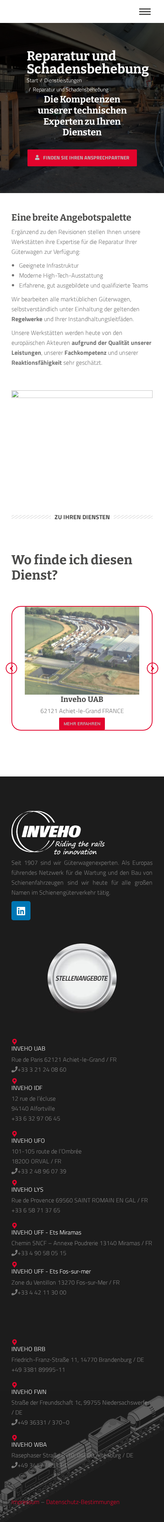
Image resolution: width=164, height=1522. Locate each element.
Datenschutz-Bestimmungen (83, 1501)
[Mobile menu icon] (145, 11)
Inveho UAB (82, 699)
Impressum (25, 1501)
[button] (11, 668)
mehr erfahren (82, 723)
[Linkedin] (21, 910)
